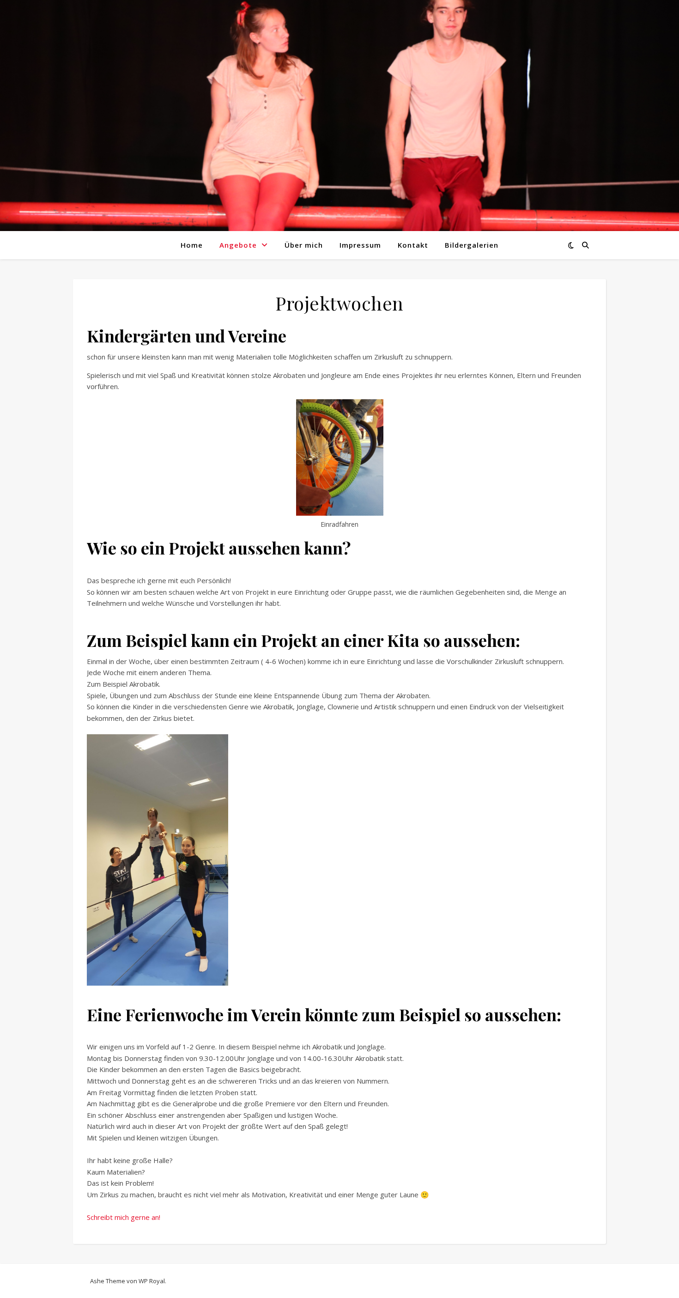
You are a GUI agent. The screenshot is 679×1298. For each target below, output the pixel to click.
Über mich (304, 245)
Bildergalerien (471, 245)
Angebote (238, 245)
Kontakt (413, 245)
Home (192, 245)
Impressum (360, 245)
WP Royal (152, 1281)
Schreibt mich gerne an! (123, 1217)
